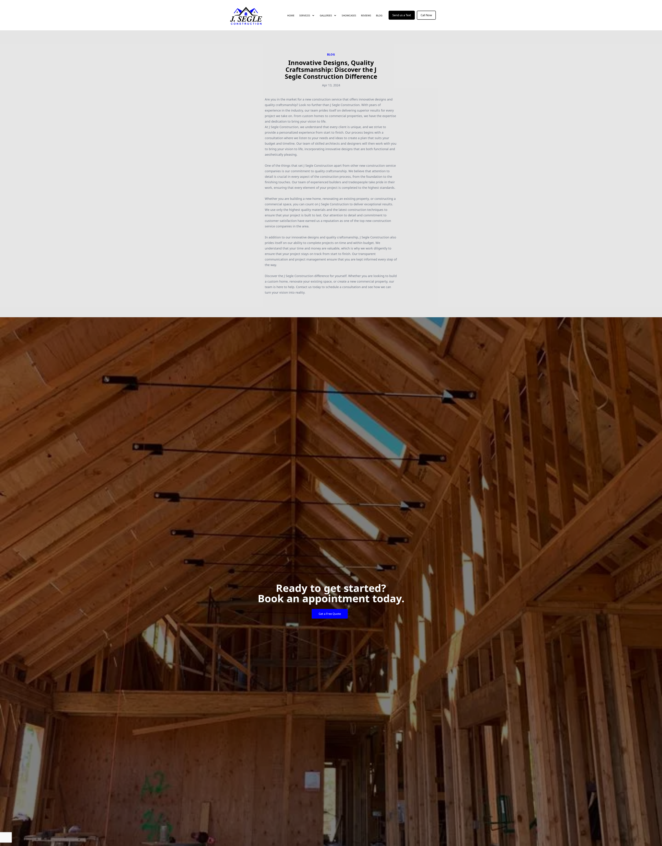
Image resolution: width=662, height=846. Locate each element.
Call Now (426, 15)
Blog (379, 15)
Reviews (366, 15)
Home (290, 15)
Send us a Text (401, 15)
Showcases (349, 15)
